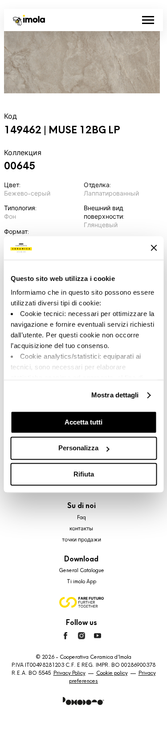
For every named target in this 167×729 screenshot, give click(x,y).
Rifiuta (83, 474)
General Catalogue (81, 570)
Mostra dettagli (115, 395)
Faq (81, 517)
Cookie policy (112, 673)
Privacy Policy (69, 673)
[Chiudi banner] (154, 248)
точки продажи (81, 540)
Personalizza (78, 448)
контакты (81, 528)
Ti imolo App (81, 581)
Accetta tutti (83, 422)
